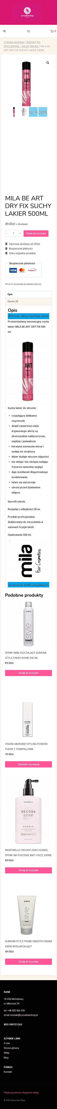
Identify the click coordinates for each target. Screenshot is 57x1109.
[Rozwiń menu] (29, 31)
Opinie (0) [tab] (12, 301)
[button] (48, 63)
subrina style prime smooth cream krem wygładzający (28, 944)
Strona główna (11, 1048)
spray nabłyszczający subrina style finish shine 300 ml (25, 655)
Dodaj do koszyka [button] (28, 672)
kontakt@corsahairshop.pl (24, 1015)
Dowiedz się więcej (28, 764)
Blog (6, 1057)
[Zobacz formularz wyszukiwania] (3, 31)
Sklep (6, 1052)
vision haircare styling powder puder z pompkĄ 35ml (26, 746)
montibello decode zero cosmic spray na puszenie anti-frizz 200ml (28, 853)
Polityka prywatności (13, 1093)
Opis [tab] (10, 294)
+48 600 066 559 (16, 1010)
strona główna (14, 42)
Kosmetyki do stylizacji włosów (27, 284)
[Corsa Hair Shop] (29, 12)
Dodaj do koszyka (36, 233)
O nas (7, 1043)
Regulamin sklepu (31, 1093)
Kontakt (8, 1071)
